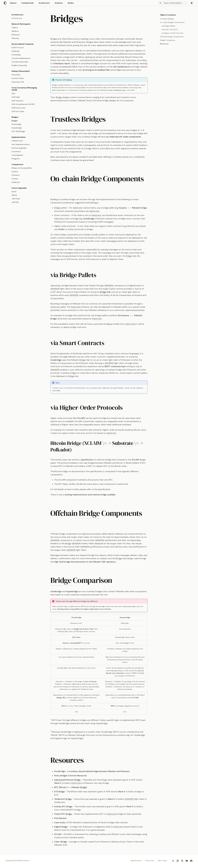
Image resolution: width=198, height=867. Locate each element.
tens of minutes (91, 681)
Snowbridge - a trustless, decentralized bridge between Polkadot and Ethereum (92, 771)
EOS (59, 791)
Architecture (44, 3)
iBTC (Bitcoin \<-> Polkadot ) (70, 787)
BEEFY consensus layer (115, 366)
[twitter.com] (173, 861)
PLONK (136, 698)
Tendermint (63, 799)
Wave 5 (57, 783)
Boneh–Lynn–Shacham (115, 673)
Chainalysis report (61, 63)
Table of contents (168, 15)
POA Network (60, 818)
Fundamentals (27, 3)
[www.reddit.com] (178, 861)
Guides (71, 3)
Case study (59, 822)
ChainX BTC (63, 814)
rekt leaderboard (121, 66)
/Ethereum (67, 780)
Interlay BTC (63, 806)
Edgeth (60, 826)
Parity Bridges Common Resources (70, 775)
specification (87, 459)
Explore (13, 3)
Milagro (61, 698)
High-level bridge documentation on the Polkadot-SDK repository (85, 562)
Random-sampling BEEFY (72, 643)
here (58, 391)
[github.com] (182, 861)
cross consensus (114, 90)
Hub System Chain (83, 629)
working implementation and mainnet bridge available (90, 494)
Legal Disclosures (136, 860)
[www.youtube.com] (187, 861)
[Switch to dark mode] (192, 3)
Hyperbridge (72, 591)
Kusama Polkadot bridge (133, 208)
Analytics (59, 3)
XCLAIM (80, 418)
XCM (63, 706)
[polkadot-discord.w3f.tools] (191, 861)
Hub (105, 292)
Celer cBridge (60, 841)
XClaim (61, 229)
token (76, 637)
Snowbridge (88, 218)
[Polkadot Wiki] (5, 3)
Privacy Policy (149, 860)
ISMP (112, 706)
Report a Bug (162, 860)
